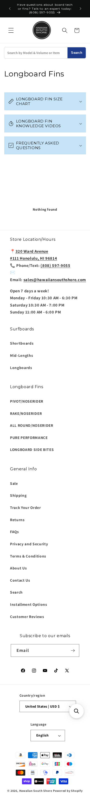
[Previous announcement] (9, 8)
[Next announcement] (80, 8)
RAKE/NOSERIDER (26, 413)
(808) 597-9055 (55, 265)
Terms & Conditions (28, 556)
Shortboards (22, 343)
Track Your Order (25, 507)
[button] (11, 30)
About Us (18, 567)
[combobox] (36, 52)
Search (76, 53)
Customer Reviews (27, 616)
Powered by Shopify (68, 791)
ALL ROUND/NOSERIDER (31, 425)
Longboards (21, 367)
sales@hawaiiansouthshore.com (55, 279)
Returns (17, 519)
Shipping (18, 495)
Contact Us (20, 580)
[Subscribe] (73, 650)
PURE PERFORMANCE (29, 437)
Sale (14, 483)
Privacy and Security (29, 543)
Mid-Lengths (21, 355)
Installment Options (28, 604)
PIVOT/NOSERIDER (26, 401)
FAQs (14, 531)
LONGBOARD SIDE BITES (32, 449)
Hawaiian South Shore (35, 791)
